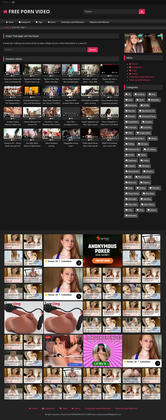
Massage (145, 166)
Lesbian (131, 166)
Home (10, 22)
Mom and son (144, 177)
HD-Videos (151, 149)
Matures (149, 171)
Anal (153, 94)
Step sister (132, 204)
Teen (130, 210)
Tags (40, 22)
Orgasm (146, 182)
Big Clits (131, 111)
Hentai (131, 155)
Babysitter (155, 100)
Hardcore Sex (134, 149)
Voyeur (153, 210)
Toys (141, 210)
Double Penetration (136, 138)
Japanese (132, 160)
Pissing (142, 188)
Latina (145, 160)
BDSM (146, 105)
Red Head (150, 193)
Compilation (133, 122)
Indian (143, 155)
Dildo (130, 133)
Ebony (153, 138)
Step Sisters (149, 204)
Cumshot (147, 127)
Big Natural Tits (148, 111)
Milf (129, 177)
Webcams (132, 215)
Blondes (131, 116)
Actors (53, 22)
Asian (141, 100)
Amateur (140, 94)
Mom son (132, 182)
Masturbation (133, 171)
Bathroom (132, 105)
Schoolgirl (132, 199)
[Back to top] (158, 412)
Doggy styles (145, 133)
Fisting (131, 144)
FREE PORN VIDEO (28, 11)
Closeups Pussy (148, 116)
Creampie (132, 127)
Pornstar (155, 188)
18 (129, 94)
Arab (130, 100)
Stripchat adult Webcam (99, 22)
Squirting (147, 199)
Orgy (130, 188)
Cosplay (148, 122)
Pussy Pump (133, 193)
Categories (25, 22)
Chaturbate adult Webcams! (72, 22)
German (144, 144)
